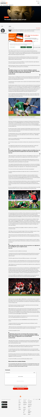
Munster (20, 216)
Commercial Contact (29, 412)
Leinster (20, 87)
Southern (24, 409)
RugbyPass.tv (25, 402)
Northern (24, 407)
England (9, 87)
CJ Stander (17, 311)
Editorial (29, 414)
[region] (20, 46)
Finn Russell (21, 116)
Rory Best (28, 138)
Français (24, 414)
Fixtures (20, 402)
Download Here (28, 41)
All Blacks (16, 221)
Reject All (23, 47)
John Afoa (30, 155)
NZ (23, 412)
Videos (19, 407)
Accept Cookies (29, 47)
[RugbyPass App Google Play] (7, 405)
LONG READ (6, 17)
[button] (40, 5)
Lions (14, 54)
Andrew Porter (19, 122)
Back (2, 26)
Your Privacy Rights (12, 47)
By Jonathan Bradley (4, 33)
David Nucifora (24, 319)
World (24, 410)
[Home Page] (4, 3)
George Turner (20, 70)
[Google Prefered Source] (7, 407)
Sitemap (20, 409)
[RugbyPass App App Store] (7, 402)
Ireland (10, 26)
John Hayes (36, 134)
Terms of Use (29, 402)
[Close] (32, 43)
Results (19, 404)
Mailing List (24, 404)
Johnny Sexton (21, 177)
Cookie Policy (30, 404)
